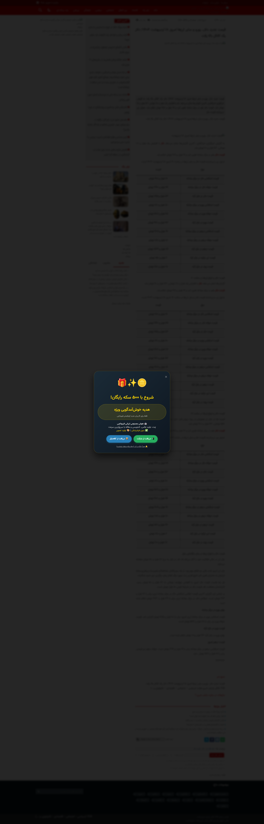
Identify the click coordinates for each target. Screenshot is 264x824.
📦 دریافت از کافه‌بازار (119, 439)
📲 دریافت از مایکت (145, 439)
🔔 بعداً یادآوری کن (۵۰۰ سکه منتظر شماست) (132, 446)
